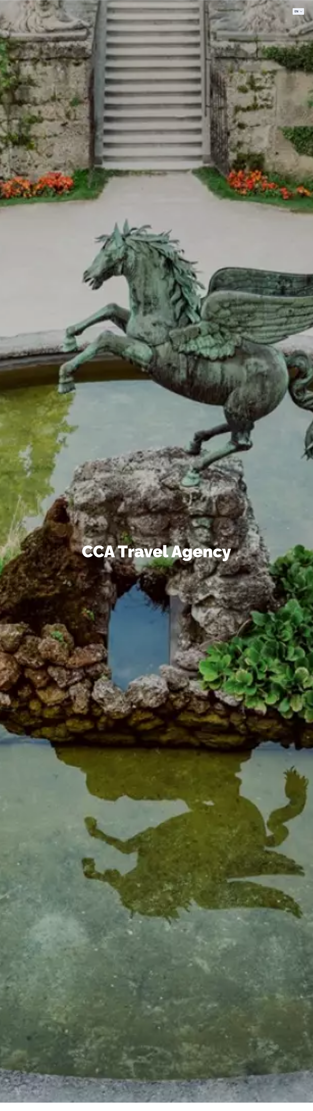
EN (296, 11)
